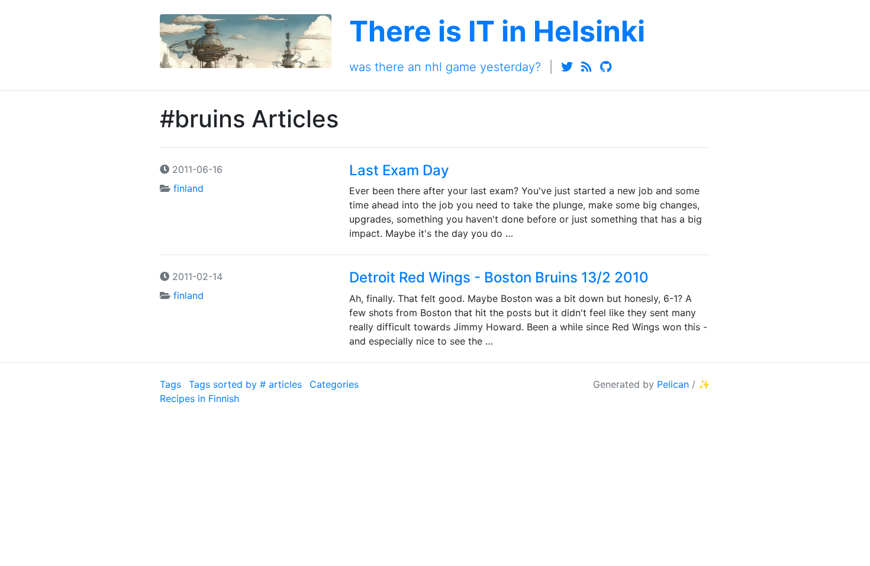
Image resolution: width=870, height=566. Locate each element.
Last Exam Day (399, 170)
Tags (170, 384)
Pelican (673, 384)
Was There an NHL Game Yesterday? (445, 67)
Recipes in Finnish (199, 398)
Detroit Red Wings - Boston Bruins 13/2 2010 (499, 277)
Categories (334, 384)
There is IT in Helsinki (497, 31)
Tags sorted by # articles (245, 384)
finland (188, 188)
